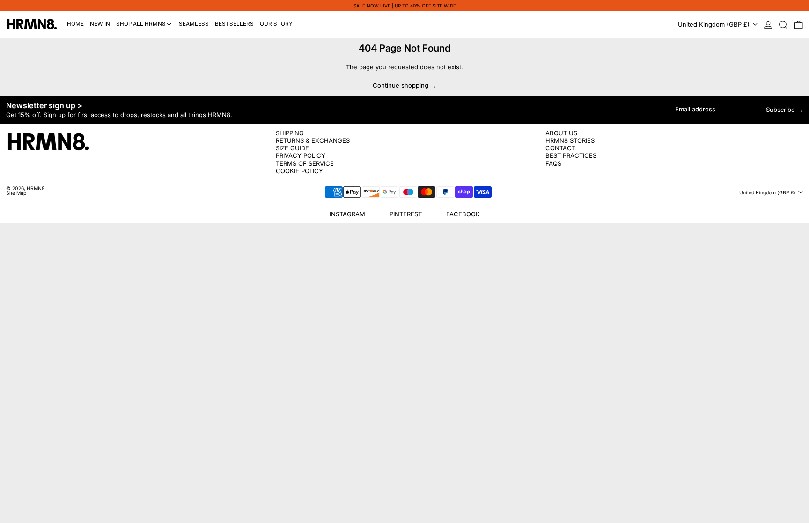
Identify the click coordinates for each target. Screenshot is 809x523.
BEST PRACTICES (570, 155)
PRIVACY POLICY (300, 155)
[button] (783, 24)
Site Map (16, 193)
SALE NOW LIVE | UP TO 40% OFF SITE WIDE (404, 5)
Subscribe (780, 109)
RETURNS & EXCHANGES (313, 140)
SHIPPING (290, 133)
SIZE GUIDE (292, 148)
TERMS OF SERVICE (305, 163)
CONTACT (560, 148)
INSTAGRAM (347, 214)
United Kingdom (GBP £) (714, 24)
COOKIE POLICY (299, 171)
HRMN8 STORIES (570, 140)
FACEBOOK (463, 214)
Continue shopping (400, 85)
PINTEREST (406, 214)
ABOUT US (561, 133)
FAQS (553, 163)
